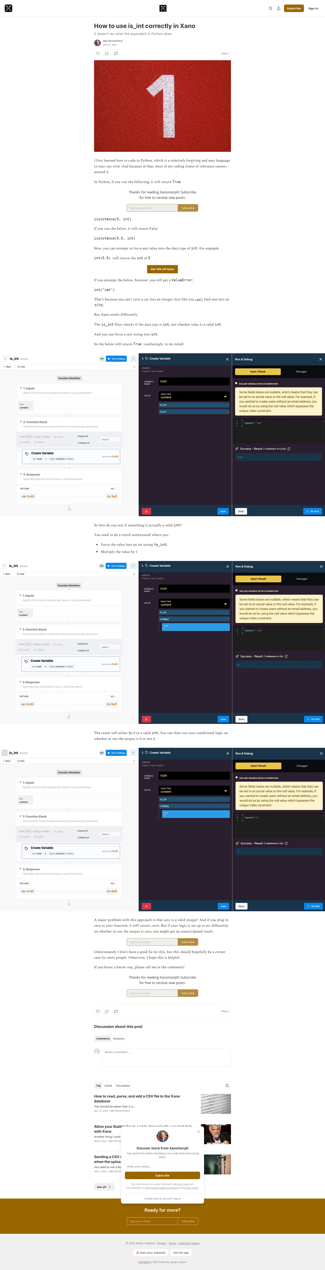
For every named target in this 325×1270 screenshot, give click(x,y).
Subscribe (294, 8)
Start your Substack (153, 1252)
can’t (199, 299)
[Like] (98, 53)
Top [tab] (98, 1085)
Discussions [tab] (123, 1085)
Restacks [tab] (118, 1038)
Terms (172, 1243)
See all (101, 1187)
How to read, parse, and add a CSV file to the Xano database (137, 1098)
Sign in (313, 8)
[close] (199, 1132)
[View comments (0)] (107, 53)
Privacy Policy (190, 1187)
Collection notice (188, 1243)
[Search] (270, 8)
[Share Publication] (278, 8)
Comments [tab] (103, 1038)
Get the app (181, 1252)
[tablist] (110, 1038)
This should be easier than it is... (114, 1106)
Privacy (161, 1243)
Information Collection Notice (161, 1187)
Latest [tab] (108, 1085)
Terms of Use (180, 1184)
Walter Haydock (113, 41)
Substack (144, 1262)
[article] (162, 1106)
